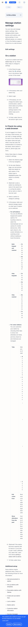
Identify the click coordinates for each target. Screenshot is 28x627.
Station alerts (11, 605)
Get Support (12, 2)
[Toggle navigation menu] (2, 2)
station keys (8, 61)
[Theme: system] (24, 2)
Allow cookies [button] (17, 624)
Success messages (12, 614)
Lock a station (11, 601)
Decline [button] (9, 624)
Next (19, 7)
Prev (9, 7)
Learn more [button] (5, 620)
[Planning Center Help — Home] (4, 2)
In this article (11, 15)
